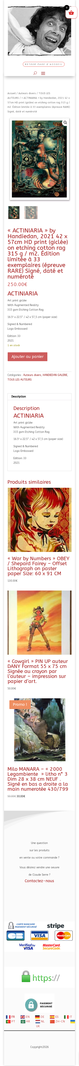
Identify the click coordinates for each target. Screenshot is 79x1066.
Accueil (11, 93)
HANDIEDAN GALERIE (55, 375)
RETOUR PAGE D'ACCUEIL (44, 64)
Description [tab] (19, 396)
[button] (65, 122)
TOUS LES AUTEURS (19, 379)
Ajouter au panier (28, 356)
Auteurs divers (27, 93)
